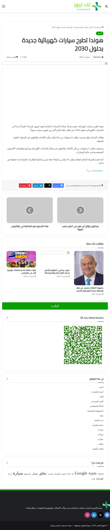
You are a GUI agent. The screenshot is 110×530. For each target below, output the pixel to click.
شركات (100, 434)
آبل (73, 474)
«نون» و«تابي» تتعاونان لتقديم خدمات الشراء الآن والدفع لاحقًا (57, 271)
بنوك (101, 416)
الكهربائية (57, 474)
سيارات (100, 430)
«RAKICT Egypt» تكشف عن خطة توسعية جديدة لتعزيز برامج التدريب (89, 289)
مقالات (100, 444)
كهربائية (99, 478)
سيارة (18, 473)
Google (81, 473)
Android (100, 474)
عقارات (100, 439)
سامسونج (27, 474)
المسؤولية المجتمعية (95, 411)
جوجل (35, 473)
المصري (50, 474)
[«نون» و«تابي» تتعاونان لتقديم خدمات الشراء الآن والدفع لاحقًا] (55, 259)
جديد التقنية (98, 420)
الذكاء (68, 474)
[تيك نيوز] (87, 6)
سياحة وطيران (97, 425)
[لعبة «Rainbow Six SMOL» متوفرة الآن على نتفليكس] (21, 259)
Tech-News (97, 57)
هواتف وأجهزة (98, 449)
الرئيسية (98, 27)
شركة (10, 474)
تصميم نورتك (55, 525)
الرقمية (63, 474)
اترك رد (55, 306)
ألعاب (101, 397)
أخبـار (91, 27)
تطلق (43, 473)
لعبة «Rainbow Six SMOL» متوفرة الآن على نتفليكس (21, 271)
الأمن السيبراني (97, 401)
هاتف (93, 479)
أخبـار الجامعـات (97, 392)
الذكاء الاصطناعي (96, 406)
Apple (92, 473)
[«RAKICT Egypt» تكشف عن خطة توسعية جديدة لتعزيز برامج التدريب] (88, 268)
